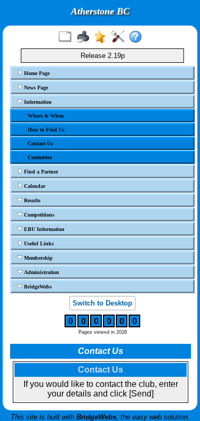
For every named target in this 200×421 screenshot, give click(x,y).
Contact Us (40, 143)
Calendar (33, 186)
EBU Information (43, 229)
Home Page (36, 73)
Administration (40, 272)
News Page (35, 87)
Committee (40, 157)
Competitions (38, 215)
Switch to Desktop (102, 303)
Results (31, 200)
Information (37, 102)
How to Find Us (46, 130)
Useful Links (38, 243)
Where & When (46, 116)
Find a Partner (40, 172)
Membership (37, 258)
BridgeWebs (37, 287)
